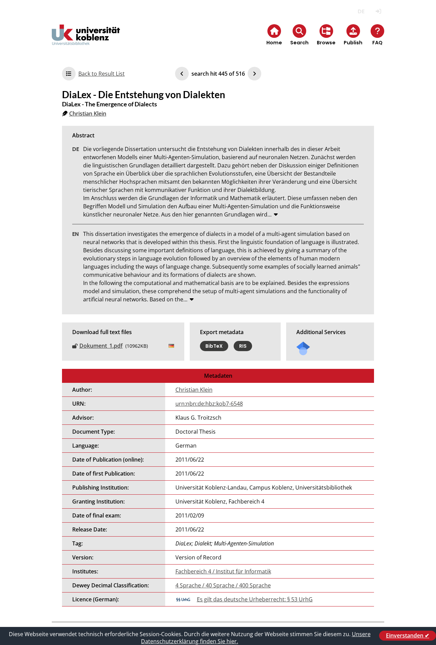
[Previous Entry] (182, 73)
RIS (243, 346)
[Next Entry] (254, 73)
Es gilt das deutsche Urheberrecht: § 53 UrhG (255, 599)
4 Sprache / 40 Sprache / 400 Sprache (223, 585)
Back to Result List (101, 73)
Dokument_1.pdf (101, 345)
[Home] (86, 40)
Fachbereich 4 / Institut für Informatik (223, 571)
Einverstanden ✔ (407, 635)
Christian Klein (87, 113)
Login (378, 11)
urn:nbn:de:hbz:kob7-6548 (209, 403)
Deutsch (361, 11)
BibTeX (214, 346)
